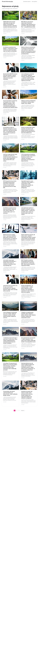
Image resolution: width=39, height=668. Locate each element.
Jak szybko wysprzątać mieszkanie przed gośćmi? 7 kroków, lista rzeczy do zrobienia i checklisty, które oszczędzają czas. (9, 263)
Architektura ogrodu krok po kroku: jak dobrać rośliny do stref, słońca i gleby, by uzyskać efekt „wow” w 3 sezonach (9, 210)
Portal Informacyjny (7, 1)
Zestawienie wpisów (27, 1)
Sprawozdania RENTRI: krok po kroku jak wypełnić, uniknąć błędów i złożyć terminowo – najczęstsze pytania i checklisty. (10, 76)
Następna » (23, 410)
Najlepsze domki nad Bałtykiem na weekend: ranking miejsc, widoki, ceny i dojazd (28, 102)
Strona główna (34, 1)
